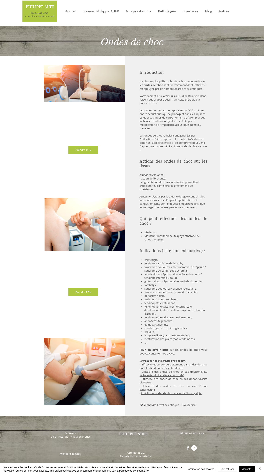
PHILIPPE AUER (40, 7)
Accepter (247, 469)
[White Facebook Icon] (188, 448)
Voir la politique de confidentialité (130, 470)
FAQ (171, 353)
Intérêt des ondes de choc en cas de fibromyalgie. (171, 393)
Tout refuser (227, 469)
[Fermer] (260, 469)
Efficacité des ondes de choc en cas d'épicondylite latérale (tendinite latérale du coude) (173, 373)
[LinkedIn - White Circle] (194, 448)
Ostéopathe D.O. (39, 13)
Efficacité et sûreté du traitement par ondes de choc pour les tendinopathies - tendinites (173, 366)
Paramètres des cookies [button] (200, 469)
